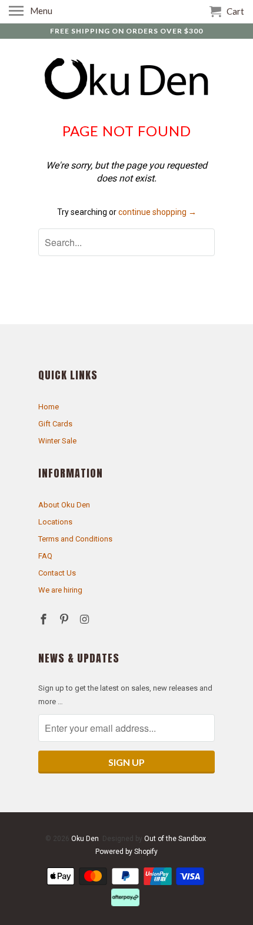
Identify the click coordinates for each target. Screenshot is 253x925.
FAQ (45, 555)
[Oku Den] (126, 79)
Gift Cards (55, 423)
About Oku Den (64, 504)
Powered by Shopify (126, 851)
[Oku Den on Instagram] (85, 619)
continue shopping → (157, 212)
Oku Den (85, 839)
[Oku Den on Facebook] (44, 619)
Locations (55, 521)
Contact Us (57, 573)
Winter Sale (57, 440)
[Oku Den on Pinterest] (65, 619)
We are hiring (60, 590)
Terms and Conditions (75, 538)
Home (48, 406)
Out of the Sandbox (175, 839)
